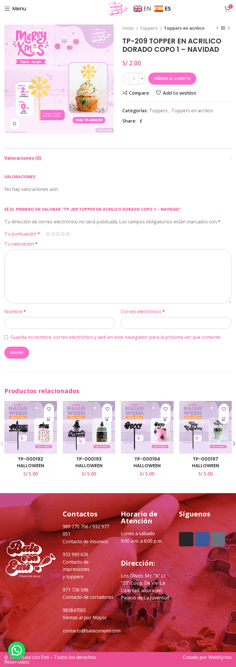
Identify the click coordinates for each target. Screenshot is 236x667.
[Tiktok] (218, 539)
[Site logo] (118, 8)
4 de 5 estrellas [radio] (62, 233)
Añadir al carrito (172, 78)
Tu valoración (21, 244)
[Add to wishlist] (49, 409)
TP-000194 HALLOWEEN (147, 462)
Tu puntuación (22, 233)
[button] (49, 419)
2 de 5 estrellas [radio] (53, 233)
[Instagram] (186, 539)
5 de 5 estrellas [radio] (67, 233)
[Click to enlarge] (14, 124)
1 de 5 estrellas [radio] (48, 233)
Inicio (128, 28)
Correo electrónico (143, 311)
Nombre (15, 311)
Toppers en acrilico (184, 28)
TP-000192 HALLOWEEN (30, 462)
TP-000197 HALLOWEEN (205, 462)
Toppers (149, 28)
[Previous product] (217, 28)
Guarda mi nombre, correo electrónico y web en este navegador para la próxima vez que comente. (116, 337)
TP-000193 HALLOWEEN (88, 462)
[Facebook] (202, 539)
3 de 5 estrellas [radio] (58, 233)
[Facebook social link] (141, 121)
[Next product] (229, 28)
